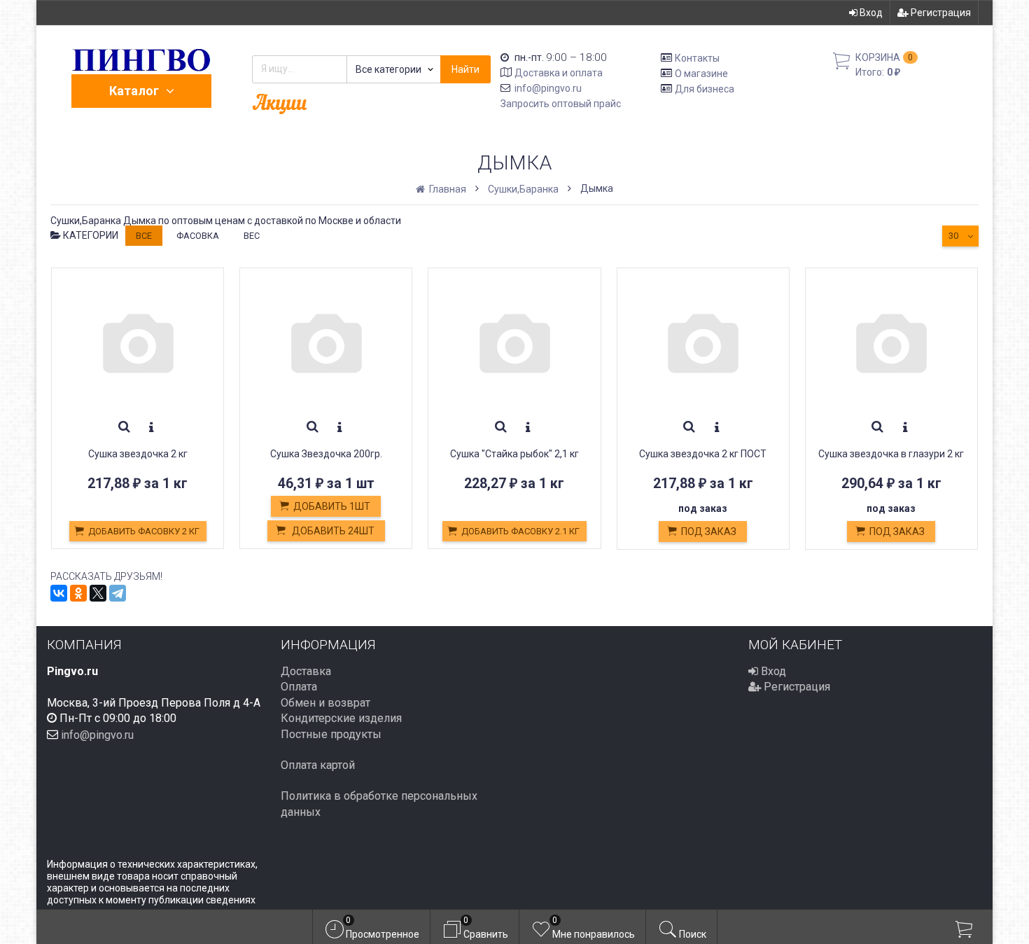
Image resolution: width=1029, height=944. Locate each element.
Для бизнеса (704, 88)
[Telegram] (117, 593)
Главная (446, 189)
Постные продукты (331, 734)
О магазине (701, 73)
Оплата (299, 686)
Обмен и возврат (325, 702)
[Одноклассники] (78, 593)
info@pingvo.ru (548, 88)
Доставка (306, 671)
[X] (98, 593)
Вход (870, 12)
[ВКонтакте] (58, 593)
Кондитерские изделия (341, 718)
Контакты (697, 58)
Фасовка (197, 235)
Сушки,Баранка (523, 189)
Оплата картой (318, 765)
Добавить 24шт (332, 530)
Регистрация (940, 12)
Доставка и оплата (558, 72)
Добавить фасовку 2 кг (144, 531)
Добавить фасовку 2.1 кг (520, 531)
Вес (252, 235)
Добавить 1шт (331, 506)
